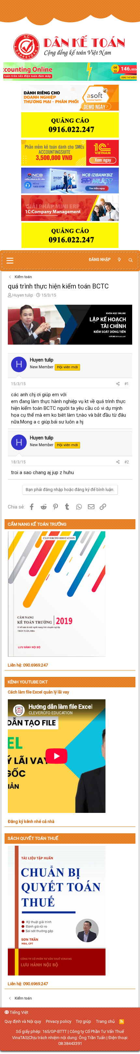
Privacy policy (58, 1021)
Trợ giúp (83, 1021)
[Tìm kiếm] (130, 260)
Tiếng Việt (18, 1012)
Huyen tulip (22, 295)
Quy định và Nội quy (23, 1021)
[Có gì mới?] (119, 259)
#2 (126, 462)
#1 (126, 384)
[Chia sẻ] (118, 384)
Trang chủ (105, 1021)
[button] (10, 261)
